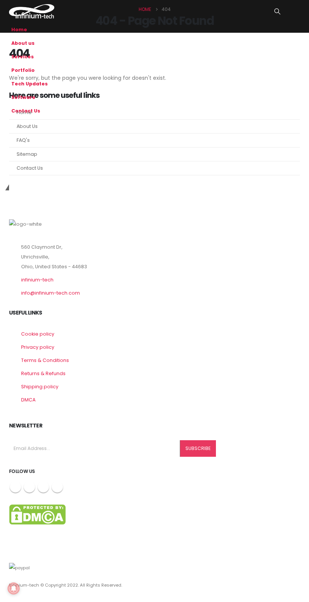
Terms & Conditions (45, 360)
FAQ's (23, 140)
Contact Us (25, 111)
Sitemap (27, 154)
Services (22, 56)
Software (23, 97)
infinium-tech (37, 280)
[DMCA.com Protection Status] (37, 514)
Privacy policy (37, 347)
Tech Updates (29, 84)
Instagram (43, 487)
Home (19, 29)
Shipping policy (39, 386)
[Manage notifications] (14, 588)
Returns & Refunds (43, 373)
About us (23, 43)
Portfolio (23, 70)
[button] (277, 12)
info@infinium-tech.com (50, 293)
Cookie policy (37, 334)
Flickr (57, 487)
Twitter (29, 487)
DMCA (28, 400)
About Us (27, 126)
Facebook (15, 487)
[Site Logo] (31, 11)
